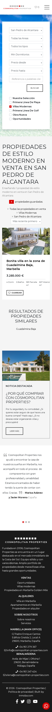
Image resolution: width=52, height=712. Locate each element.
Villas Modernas (22, 106)
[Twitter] (23, 701)
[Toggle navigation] (47, 7)
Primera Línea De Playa (26, 102)
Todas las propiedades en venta (28, 209)
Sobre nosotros (26, 619)
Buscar (35, 88)
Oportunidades (22, 119)
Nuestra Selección (24, 98)
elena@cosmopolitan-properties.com (27, 675)
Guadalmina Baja (26, 329)
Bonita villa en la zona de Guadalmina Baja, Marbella (25, 265)
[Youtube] (35, 701)
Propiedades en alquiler (26, 608)
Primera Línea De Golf (26, 110)
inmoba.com (26, 695)
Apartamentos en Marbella (26, 605)
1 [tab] (23, 522)
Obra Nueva (20, 114)
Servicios (26, 623)
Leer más (14, 431)
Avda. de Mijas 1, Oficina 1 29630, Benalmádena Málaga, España (26, 662)
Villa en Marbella (26, 601)
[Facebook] (16, 701)
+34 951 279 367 (27, 646)
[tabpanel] (26, 476)
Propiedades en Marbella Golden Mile (26, 590)
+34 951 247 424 (27, 671)
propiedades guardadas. (27, 201)
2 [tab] (26, 522)
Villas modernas (26, 586)
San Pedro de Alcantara (27, 216)
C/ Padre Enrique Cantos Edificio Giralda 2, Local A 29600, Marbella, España (26, 637)
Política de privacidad (20, 691)
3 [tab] (28, 522)
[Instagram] (29, 701)
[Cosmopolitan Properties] (17, 7)
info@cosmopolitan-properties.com (27, 650)
